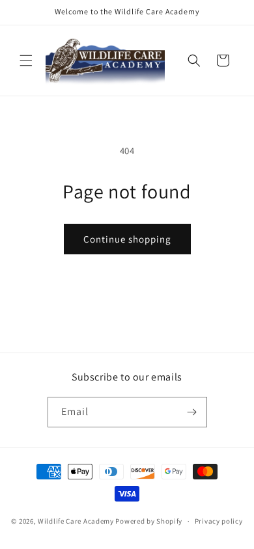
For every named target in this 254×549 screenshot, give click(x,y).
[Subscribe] (192, 412)
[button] (26, 60)
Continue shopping (127, 239)
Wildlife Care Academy (76, 521)
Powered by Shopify (148, 521)
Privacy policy (219, 521)
